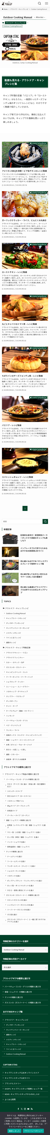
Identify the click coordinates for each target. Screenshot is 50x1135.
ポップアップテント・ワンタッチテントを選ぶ (24, 880)
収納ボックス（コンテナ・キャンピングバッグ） (24, 735)
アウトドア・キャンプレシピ (15, 23)
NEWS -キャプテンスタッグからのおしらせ (22, 1094)
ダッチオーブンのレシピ (15, 623)
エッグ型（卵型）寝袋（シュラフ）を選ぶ (23, 837)
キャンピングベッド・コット (17, 672)
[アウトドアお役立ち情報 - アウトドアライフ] (7, 3)
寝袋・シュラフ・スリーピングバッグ (20, 740)
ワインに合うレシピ (13, 637)
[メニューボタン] (46, 3)
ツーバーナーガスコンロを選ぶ (19, 909)
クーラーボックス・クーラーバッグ (19, 677)
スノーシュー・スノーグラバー (17, 686)
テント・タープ (12, 706)
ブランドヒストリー (13, 1083)
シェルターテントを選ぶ (16, 871)
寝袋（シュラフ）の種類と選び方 (18, 820)
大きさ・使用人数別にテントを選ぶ (20, 890)
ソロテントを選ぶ (14, 876)
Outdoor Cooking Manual (16, 613)
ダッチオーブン (12, 701)
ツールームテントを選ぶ (16, 861)
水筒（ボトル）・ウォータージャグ (19, 744)
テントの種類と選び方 (14, 851)
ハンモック (10, 715)
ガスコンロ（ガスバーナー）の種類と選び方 (22, 895)
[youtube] (28, 1109)
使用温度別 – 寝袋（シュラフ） (19, 846)
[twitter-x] (21, 1109)
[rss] (31, 1109)
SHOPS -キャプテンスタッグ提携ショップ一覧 (23, 1088)
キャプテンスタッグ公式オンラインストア (22, 1072)
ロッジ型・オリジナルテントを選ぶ (20, 885)
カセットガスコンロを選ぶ (17, 900)
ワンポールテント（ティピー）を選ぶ (21, 866)
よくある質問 (10, 1099)
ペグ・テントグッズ (13, 725)
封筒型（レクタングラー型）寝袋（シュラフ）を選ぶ (26, 826)
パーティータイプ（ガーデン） (18, 815)
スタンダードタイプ (14, 791)
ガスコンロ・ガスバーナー (16, 667)
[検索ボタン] (39, 3)
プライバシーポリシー (33, 1131)
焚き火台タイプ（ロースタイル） (19, 796)
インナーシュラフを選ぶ (16, 842)
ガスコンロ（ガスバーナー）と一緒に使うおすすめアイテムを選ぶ (26, 920)
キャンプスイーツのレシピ (16, 618)
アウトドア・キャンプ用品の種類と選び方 (22, 774)
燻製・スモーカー (12, 754)
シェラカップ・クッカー (15, 681)
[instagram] (25, 1109)
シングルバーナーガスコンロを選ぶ (20, 905)
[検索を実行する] (45, 521)
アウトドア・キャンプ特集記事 (17, 647)
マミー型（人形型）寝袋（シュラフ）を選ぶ (24, 832)
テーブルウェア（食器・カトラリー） (20, 711)
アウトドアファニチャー (15, 657)
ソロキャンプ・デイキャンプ (17, 691)
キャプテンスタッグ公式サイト (17, 1078)
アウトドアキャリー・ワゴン (17, 652)
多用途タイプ (12, 810)
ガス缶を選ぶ (12, 914)
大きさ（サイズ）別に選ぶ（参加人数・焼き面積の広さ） (26, 785)
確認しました (14, 1131)
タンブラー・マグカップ (15, 696)
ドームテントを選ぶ (14, 856)
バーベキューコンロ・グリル (17, 720)
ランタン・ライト (12, 730)
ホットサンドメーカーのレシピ (17, 628)
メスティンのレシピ (13, 633)
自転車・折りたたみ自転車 (16, 759)
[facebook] (18, 1109)
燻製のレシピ (11, 642)
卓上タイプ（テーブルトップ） (18, 806)
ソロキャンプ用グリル (15, 801)
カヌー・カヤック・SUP (15, 662)
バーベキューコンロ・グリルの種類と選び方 (22, 779)
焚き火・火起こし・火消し (16, 749)
